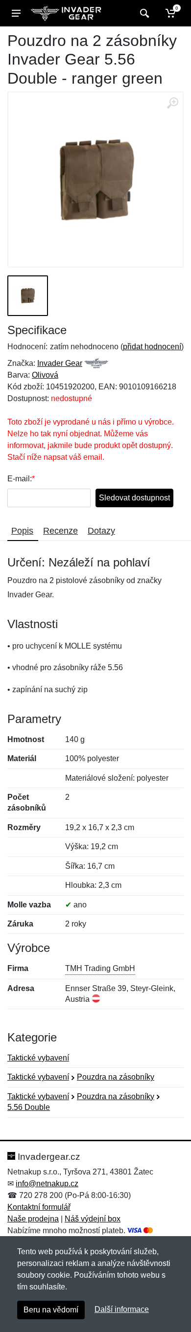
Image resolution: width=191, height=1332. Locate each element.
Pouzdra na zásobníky (115, 1077)
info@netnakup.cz (47, 1183)
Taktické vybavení (38, 1058)
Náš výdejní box (92, 1219)
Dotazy (101, 531)
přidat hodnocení (152, 346)
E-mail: (19, 478)
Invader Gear (59, 363)
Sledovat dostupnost (134, 498)
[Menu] (16, 13)
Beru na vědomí (51, 1310)
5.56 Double (28, 1107)
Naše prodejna (33, 1219)
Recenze (60, 531)
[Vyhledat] (143, 13)
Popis (22, 531)
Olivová (45, 375)
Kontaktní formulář (39, 1207)
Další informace (122, 1309)
